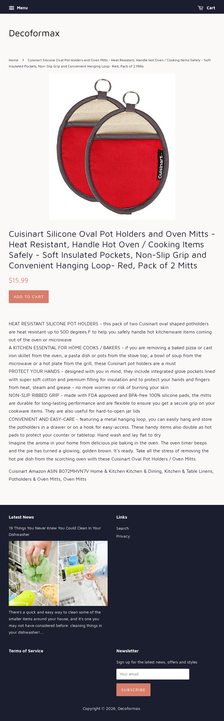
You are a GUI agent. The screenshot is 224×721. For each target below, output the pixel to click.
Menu (22, 7)
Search (122, 528)
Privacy (123, 536)
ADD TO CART (29, 296)
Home (13, 60)
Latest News (21, 517)
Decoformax (129, 708)
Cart (210, 7)
